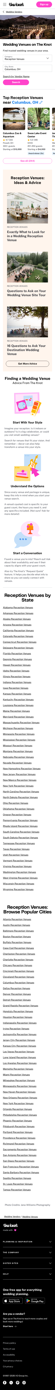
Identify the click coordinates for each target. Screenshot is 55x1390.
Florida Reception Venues (17, 653)
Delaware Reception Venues (18, 647)
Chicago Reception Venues (17, 965)
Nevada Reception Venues (17, 762)
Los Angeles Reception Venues (20, 1063)
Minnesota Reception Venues (18, 734)
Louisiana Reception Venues (18, 705)
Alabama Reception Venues (18, 607)
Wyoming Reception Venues (18, 889)
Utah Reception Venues (15, 855)
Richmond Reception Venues (18, 1143)
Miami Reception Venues (16, 1074)
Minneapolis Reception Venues (19, 1086)
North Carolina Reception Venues (21, 791)
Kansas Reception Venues (17, 693)
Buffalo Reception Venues (17, 942)
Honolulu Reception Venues (18, 1011)
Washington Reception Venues (19, 872)
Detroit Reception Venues (17, 1000)
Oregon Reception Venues (17, 814)
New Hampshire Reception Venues (21, 768)
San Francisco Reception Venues (21, 1166)
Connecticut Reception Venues (19, 642)
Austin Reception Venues (16, 925)
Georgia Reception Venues (17, 659)
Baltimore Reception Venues (18, 930)
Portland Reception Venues (18, 1132)
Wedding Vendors (14, 12)
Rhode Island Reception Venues (20, 826)
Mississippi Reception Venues (19, 739)
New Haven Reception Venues (19, 1092)
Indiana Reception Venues (17, 682)
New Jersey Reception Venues (19, 774)
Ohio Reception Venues (15, 803)
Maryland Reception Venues (18, 716)
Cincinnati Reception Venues (18, 971)
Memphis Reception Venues (18, 1069)
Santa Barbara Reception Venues (21, 1172)
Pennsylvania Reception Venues (20, 820)
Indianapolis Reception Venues (20, 1023)
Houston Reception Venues (17, 1017)
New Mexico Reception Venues (19, 780)
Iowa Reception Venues (15, 688)
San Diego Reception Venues (18, 1161)
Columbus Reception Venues (18, 982)
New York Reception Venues (18, 785)
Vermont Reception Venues (17, 860)
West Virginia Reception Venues (20, 878)
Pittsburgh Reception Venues (18, 1126)
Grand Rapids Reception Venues (20, 1005)
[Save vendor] (21, 111)
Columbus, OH (25, 102)
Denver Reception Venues (17, 994)
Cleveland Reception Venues (18, 976)
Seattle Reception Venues (17, 1178)
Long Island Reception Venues (19, 1057)
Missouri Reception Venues (17, 745)
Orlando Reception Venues (17, 1109)
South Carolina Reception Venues (21, 831)
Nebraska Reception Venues (18, 757)
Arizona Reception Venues (17, 624)
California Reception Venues (18, 630)
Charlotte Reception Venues (18, 959)
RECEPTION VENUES (17, 227)
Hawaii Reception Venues (17, 665)
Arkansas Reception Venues (18, 613)
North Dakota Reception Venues (20, 797)
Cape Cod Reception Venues (18, 948)
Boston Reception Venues (17, 936)
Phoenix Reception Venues (17, 1120)
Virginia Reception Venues (17, 866)
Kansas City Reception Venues (19, 1046)
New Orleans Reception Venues (20, 1097)
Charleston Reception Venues (19, 953)
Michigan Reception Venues (18, 728)
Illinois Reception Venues (16, 676)
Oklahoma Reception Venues (18, 808)
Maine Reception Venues (16, 711)
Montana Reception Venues (18, 751)
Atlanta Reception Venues (17, 919)
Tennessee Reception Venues (19, 843)
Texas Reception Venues (16, 849)
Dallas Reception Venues (16, 988)
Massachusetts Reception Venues (21, 722)
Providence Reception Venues (19, 1138)
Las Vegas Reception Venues (18, 1051)
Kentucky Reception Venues (18, 699)
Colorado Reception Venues (18, 636)
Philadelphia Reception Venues (20, 1115)
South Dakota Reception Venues (20, 837)
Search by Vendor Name (16, 76)
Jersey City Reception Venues (19, 1040)
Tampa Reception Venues (17, 1189)
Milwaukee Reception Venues (19, 1080)
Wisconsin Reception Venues (18, 883)
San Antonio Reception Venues (19, 1155)
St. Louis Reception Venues (18, 1184)
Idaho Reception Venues (16, 670)
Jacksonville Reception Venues (19, 1034)
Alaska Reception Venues (17, 619)
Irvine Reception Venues (16, 1028)
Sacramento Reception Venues (20, 1149)
